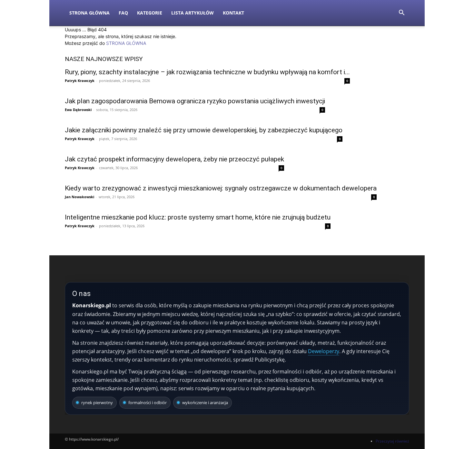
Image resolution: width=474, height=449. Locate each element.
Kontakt (233, 13)
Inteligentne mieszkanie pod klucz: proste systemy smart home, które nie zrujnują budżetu (198, 217)
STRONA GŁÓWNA (126, 43)
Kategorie (149, 13)
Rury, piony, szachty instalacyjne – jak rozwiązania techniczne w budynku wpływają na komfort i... (207, 72)
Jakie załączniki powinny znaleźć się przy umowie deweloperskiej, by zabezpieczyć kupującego (203, 130)
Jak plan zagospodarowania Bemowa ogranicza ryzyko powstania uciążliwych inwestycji (195, 101)
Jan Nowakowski (79, 196)
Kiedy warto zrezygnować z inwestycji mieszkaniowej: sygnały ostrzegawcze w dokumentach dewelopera (221, 188)
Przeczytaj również (392, 441)
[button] (401, 13)
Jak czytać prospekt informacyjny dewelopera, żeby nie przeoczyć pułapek (174, 159)
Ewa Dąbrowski (78, 109)
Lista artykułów (192, 13)
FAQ (123, 13)
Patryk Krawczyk (79, 80)
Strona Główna (89, 13)
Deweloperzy (323, 351)
